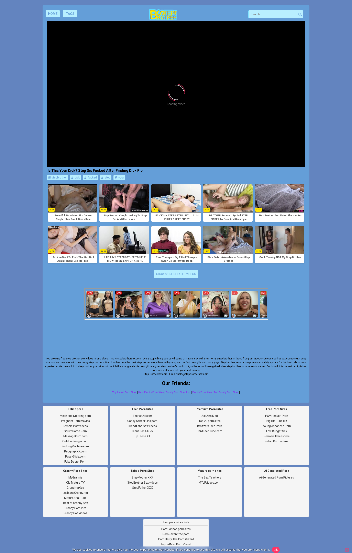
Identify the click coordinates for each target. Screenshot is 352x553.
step (107, 177)
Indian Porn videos (276, 441)
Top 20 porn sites (210, 421)
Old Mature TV (75, 482)
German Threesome (277, 436)
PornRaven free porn (176, 534)
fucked (92, 177)
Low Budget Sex (276, 431)
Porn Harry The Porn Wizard (176, 539)
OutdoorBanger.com (75, 441)
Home (52, 14)
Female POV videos (75, 426)
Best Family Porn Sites (151, 392)
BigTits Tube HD (276, 421)
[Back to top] (340, 535)
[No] (347, 550)
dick (77, 177)
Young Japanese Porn (276, 426)
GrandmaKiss (75, 487)
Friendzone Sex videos (142, 426)
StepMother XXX (142, 477)
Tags (70, 14)
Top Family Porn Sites (226, 392)
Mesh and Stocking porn (75, 415)
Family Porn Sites (202, 392)
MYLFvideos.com (209, 482)
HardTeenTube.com (209, 431)
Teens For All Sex (142, 431)
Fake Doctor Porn (75, 461)
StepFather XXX (142, 487)
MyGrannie (75, 477)
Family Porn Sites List (178, 392)
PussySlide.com (75, 456)
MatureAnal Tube (75, 497)
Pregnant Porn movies (75, 421)
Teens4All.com (142, 415)
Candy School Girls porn (142, 421)
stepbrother (59, 177)
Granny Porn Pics (75, 508)
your (121, 177)
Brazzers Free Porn (209, 426)
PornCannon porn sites (176, 529)
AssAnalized (209, 415)
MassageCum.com (75, 436)
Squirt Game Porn (75, 431)
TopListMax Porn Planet (176, 544)
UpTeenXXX (142, 436)
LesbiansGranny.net (75, 492)
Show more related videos (176, 274)
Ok (276, 549)
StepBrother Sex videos (142, 482)
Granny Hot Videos (75, 513)
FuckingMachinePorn (75, 446)
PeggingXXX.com (75, 451)
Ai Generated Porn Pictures (276, 477)
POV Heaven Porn (276, 415)
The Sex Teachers (209, 477)
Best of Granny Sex (75, 503)
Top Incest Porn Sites (124, 392)
